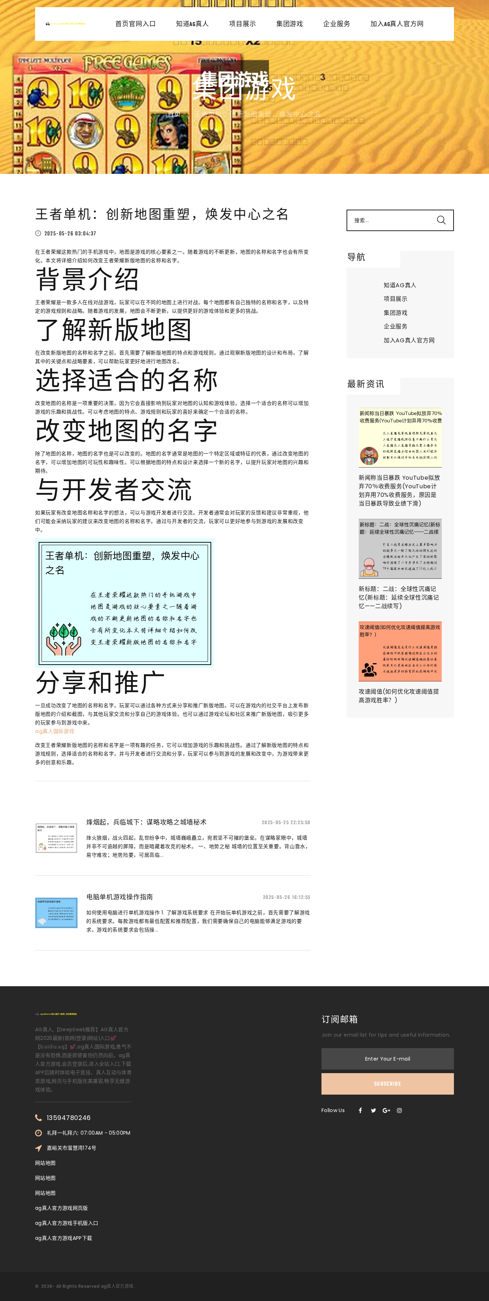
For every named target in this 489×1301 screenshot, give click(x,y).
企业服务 (336, 24)
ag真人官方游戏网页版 (61, 1208)
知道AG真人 (192, 24)
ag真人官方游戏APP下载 (63, 1238)
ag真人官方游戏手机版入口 (66, 1223)
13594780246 (69, 1118)
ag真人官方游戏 (117, 1286)
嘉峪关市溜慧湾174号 (72, 1147)
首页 (175, 114)
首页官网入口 (135, 24)
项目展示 (242, 24)
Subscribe (387, 1084)
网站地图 (45, 1163)
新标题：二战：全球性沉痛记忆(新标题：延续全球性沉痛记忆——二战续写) (399, 597)
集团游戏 (290, 24)
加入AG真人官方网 (397, 24)
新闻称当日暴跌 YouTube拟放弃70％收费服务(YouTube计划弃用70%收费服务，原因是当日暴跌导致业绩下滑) (399, 491)
